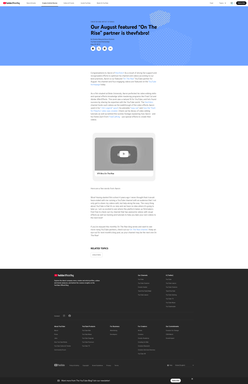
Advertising (113, 330)
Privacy (108, 365)
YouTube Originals (88, 338)
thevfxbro (119, 73)
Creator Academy (143, 338)
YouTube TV (170, 299)
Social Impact (170, 338)
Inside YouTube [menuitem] (85, 3)
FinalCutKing (114, 117)
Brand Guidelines (97, 365)
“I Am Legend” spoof (109, 108)
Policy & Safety (74, 365)
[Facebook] (69, 316)
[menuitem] (211, 3)
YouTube (141, 279)
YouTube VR (142, 354)
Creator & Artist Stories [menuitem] (49, 3)
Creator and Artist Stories (102, 22)
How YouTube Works (60, 342)
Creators (96, 255)
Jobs (55, 338)
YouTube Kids (86, 330)
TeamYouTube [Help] (144, 291)
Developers (113, 334)
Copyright (86, 365)
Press (56, 334)
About (56, 330)
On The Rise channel (139, 229)
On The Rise (128, 79)
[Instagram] (64, 316)
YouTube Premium (88, 342)
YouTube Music (171, 302)
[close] (192, 378)
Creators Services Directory (146, 350)
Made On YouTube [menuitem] (102, 3)
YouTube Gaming (171, 295)
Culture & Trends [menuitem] (69, 3)
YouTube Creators (143, 283)
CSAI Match (169, 334)
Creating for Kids (143, 342)
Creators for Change (172, 330)
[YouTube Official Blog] (11, 3)
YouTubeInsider (171, 306)
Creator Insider (142, 287)
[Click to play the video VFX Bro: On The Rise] (124, 154)
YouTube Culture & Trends (62, 346)
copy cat (134, 108)
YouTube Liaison (143, 295)
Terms (117, 365)
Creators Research (144, 346)
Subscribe (241, 3)
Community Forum (60, 350)
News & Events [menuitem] (31, 3)
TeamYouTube (170, 291)
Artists (140, 330)
